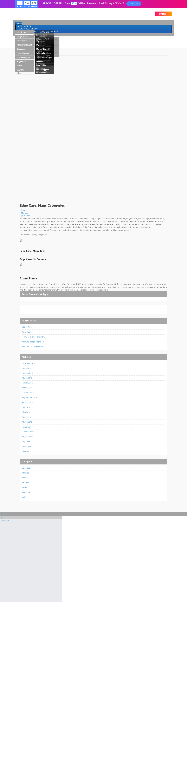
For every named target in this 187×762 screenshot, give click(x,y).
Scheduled (27, 332)
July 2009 (26, 441)
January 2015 (27, 368)
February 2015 (28, 363)
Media (25, 477)
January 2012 (27, 382)
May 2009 (26, 451)
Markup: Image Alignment (33, 341)
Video (24, 497)
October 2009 (28, 431)
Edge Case (26, 468)
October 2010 (28, 392)
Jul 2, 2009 (25, 215)
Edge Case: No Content (33, 259)
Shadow (25, 482)
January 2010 (27, 427)
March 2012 (27, 378)
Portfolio (162, 13)
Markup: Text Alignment (32, 346)
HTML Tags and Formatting (33, 336)
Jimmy (23, 210)
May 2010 (26, 412)
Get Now (133, 4)
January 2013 (27, 373)
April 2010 (26, 417)
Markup (24, 213)
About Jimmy (28, 278)
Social (24, 487)
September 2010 (29, 397)
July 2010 (26, 407)
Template (26, 492)
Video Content (28, 327)
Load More (4, 520)
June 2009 (26, 446)
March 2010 (27, 422)
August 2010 (27, 402)
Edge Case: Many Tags (32, 251)
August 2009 (27, 436)
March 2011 (27, 387)
